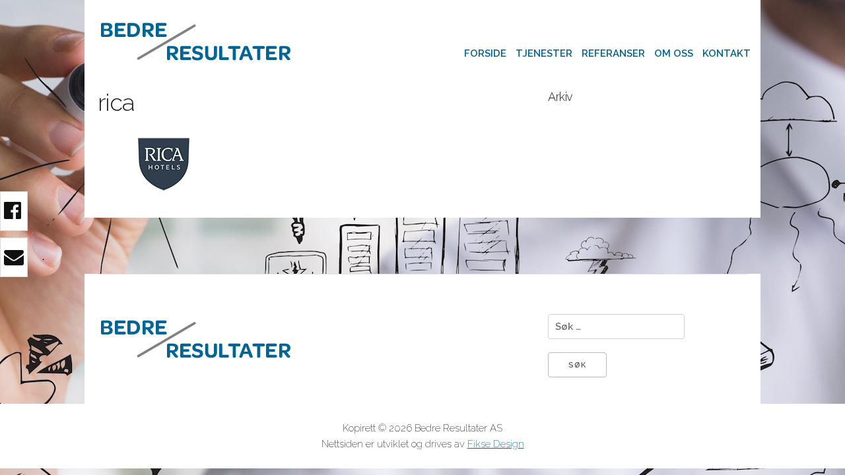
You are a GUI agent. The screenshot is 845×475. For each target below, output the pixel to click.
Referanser (613, 53)
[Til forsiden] (196, 80)
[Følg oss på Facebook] (14, 211)
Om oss (673, 53)
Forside (485, 53)
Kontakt (726, 53)
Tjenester (544, 53)
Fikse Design (495, 444)
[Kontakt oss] (14, 257)
